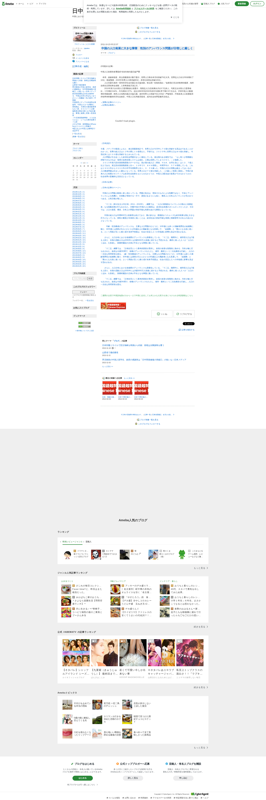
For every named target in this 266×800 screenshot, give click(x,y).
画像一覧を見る (79, 136)
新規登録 (242, 3)
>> (87, 163)
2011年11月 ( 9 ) (78, 244)
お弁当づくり (67, 581)
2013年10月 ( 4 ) (78, 194)
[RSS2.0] (84, 326)
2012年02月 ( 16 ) (79, 238)
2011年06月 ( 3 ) (78, 255)
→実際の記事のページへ (111, 102)
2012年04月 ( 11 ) (79, 233)
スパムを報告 (114, 798)
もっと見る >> (107, 366)
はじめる (83, 778)
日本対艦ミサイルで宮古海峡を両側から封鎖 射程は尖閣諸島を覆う (84, 80)
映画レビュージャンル (72, 541)
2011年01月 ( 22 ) (79, 266)
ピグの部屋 (90, 44)
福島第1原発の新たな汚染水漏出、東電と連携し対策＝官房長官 (84, 113)
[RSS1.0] (84, 323)
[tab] (72, 541)
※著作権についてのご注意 (84, 331)
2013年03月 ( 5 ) (78, 209)
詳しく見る (133, 778)
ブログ (111, 53)
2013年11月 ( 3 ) (78, 192)
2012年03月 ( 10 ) (79, 235)
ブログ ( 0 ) (76, 150)
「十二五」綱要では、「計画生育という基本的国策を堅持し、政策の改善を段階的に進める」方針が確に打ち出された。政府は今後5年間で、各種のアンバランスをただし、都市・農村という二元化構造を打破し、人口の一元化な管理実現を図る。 (147, 282)
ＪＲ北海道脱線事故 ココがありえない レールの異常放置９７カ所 (84, 120)
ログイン (257, 3)
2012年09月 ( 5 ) (78, 222)
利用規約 (144, 798)
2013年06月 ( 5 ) (78, 203)
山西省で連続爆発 (79, 85)
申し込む (183, 778)
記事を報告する (188, 330)
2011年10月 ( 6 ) (78, 246)
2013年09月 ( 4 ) (78, 196)
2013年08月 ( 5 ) (78, 198)
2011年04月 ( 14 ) (79, 259)
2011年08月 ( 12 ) (79, 251)
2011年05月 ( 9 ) (78, 257)
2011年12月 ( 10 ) (79, 242)
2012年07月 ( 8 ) (78, 227)
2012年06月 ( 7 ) (78, 229)
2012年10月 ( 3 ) (78, 220)
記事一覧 (148, 38)
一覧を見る (77, 134)
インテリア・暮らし (169, 581)
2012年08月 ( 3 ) (78, 225)
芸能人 (89, 541)
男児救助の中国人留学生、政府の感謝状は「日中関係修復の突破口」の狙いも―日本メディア (84, 89)
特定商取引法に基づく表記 (187, 798)
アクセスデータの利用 (162, 798)
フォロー (83, 292)
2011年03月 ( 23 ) (79, 262)
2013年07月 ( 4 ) (78, 201)
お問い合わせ (130, 798)
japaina (86, 48)
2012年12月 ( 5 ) (78, 216)
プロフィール (79, 44)
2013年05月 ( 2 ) (78, 205)
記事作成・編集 (80, 66)
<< (81, 163)
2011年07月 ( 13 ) (79, 253)
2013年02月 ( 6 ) (78, 211)
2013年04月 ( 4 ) (78, 207)
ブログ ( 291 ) (77, 148)
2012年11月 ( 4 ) (78, 218)
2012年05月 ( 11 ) (79, 231)
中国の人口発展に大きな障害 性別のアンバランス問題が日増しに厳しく (147, 48)
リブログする (186, 314)
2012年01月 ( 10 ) (79, 240)
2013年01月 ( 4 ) (78, 214)
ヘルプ (205, 798)
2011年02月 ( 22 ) (79, 264)
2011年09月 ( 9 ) (78, 249)
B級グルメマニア (118, 581)
